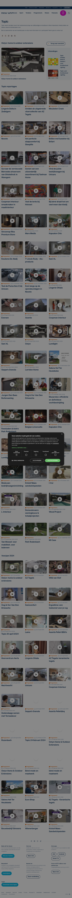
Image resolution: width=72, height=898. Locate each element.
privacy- (49, 443)
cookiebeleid (56, 443)
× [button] (61, 434)
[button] (36, 447)
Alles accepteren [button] (53, 460)
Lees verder (14, 445)
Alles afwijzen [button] (37, 460)
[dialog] (36, 449)
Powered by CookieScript (55, 464)
